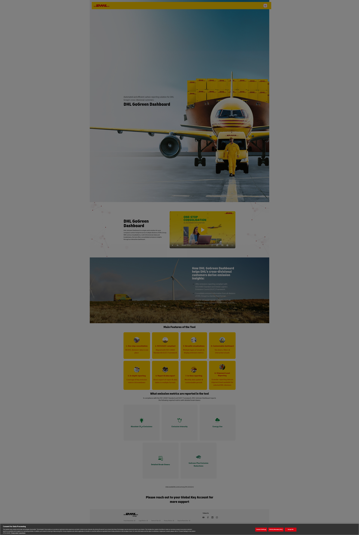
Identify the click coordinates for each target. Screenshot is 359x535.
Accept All (290, 529)
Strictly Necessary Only (276, 529)
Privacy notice (14, 533)
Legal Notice (22, 533)
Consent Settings (261, 529)
